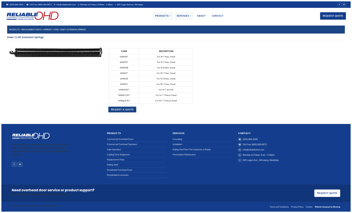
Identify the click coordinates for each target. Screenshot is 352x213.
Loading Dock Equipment (118, 154)
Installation (177, 144)
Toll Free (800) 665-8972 (39, 4)
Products (162, 16)
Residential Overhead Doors (119, 170)
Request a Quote (122, 109)
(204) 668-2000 (14, 4)
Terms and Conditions (279, 207)
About (201, 16)
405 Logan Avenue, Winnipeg (129, 4)
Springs (47, 29)
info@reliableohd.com (65, 4)
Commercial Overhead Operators (122, 144)
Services (183, 16)
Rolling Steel (112, 165)
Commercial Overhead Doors (120, 139)
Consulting (177, 139)
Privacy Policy (297, 207)
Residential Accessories (118, 175)
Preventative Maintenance (184, 154)
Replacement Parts (31, 29)
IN (344, 4)
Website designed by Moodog (327, 207)
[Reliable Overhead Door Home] (32, 16)
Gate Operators (114, 149)
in (20, 164)
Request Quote (333, 16)
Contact (218, 16)
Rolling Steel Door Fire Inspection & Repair (192, 149)
